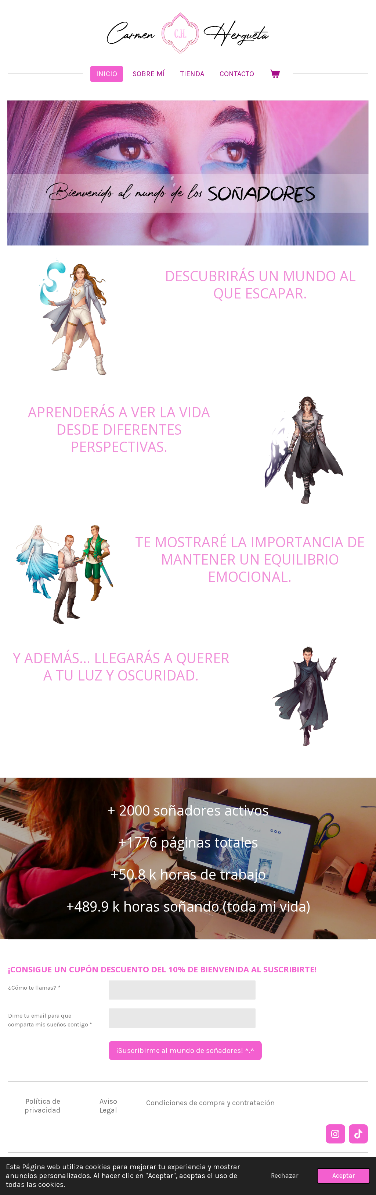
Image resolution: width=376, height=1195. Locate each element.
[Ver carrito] (275, 74)
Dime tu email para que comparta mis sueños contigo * (50, 1020)
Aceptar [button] (343, 1175)
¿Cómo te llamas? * (34, 987)
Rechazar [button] (284, 1175)
